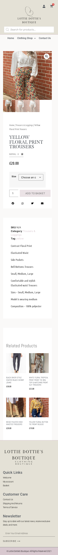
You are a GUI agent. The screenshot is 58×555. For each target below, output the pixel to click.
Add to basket (35, 193)
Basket (6, 485)
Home (10, 38)
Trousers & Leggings (24, 125)
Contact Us (45, 38)
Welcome (7, 477)
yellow (20, 238)
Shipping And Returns (12, 503)
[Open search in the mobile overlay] (29, 29)
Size (14, 176)
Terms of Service (10, 507)
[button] (46, 56)
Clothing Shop (25, 38)
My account (8, 481)
